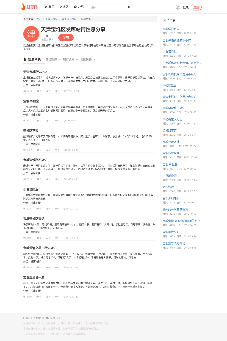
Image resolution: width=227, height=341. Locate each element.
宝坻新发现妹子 (172, 153)
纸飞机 (56, 317)
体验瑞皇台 (169, 85)
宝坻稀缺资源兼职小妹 (176, 40)
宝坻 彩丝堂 (31, 101)
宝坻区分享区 (69, 19)
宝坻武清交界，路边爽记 (39, 248)
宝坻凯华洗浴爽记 (173, 243)
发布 (66, 37)
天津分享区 (51, 19)
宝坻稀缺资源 (170, 29)
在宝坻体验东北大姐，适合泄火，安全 (182, 63)
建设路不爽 (30, 130)
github (37, 317)
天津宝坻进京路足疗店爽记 (179, 97)
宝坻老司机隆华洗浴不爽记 (179, 74)
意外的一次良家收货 (175, 209)
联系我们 (28, 317)
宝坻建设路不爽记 (35, 160)
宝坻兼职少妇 (170, 232)
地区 (65, 7)
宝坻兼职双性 (170, 142)
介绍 (80, 7)
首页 (51, 7)
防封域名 (47, 317)
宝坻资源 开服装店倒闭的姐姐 (181, 221)
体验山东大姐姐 (172, 119)
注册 (196, 7)
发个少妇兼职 (170, 198)
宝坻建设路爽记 (33, 218)
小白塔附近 (30, 189)
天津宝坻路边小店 (35, 72)
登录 (186, 7)
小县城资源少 (170, 176)
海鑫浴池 (168, 187)
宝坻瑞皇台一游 (33, 277)
